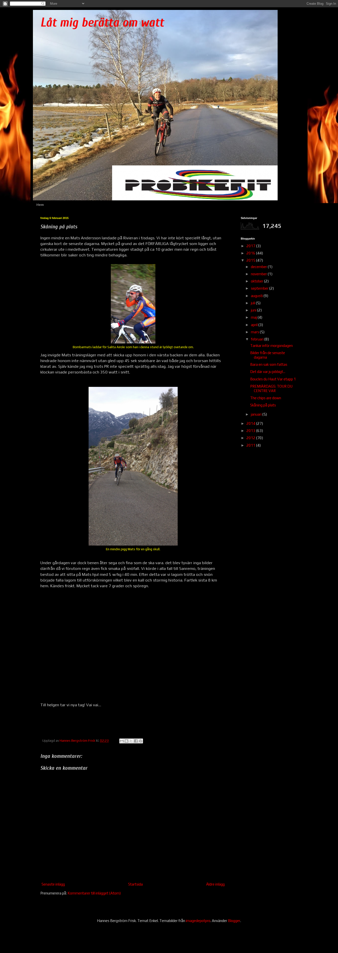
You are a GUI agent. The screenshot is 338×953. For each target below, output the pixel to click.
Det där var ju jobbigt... (267, 371)
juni (254, 310)
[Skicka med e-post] (121, 740)
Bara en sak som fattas (268, 364)
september (260, 288)
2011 (251, 445)
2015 (251, 260)
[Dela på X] (131, 740)
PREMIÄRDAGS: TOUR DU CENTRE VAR (271, 388)
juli (253, 303)
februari (257, 339)
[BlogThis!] (126, 740)
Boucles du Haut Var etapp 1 (273, 379)
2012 (251, 438)
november (259, 274)
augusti (257, 296)
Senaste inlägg (53, 884)
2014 (251, 423)
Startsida (135, 884)
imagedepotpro (198, 921)
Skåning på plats (263, 405)
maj (254, 317)
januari (256, 414)
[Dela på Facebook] (135, 740)
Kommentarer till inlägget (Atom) (94, 893)
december (259, 267)
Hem (40, 205)
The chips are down (265, 398)
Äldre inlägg (215, 884)
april (254, 325)
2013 (251, 431)
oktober (257, 281)
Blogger (234, 921)
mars (255, 332)
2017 (251, 246)
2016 (251, 253)
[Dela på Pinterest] (140, 740)
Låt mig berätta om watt (102, 22)
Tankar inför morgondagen (271, 345)
